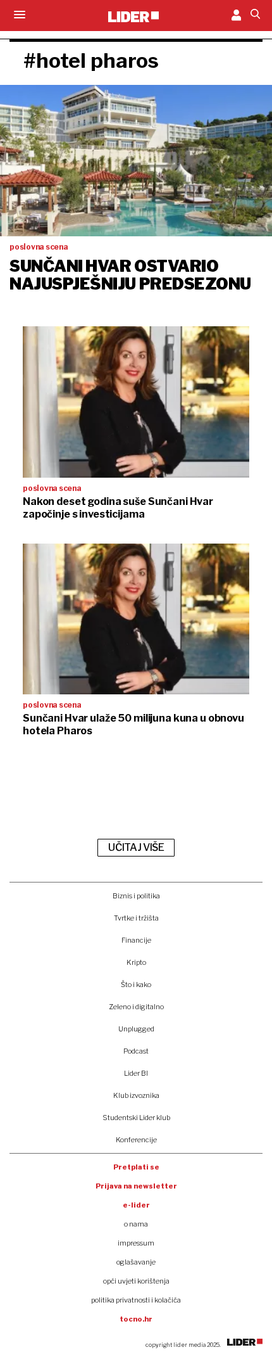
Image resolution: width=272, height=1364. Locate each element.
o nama (136, 1224)
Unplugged (136, 1028)
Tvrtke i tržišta (136, 918)
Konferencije (136, 1139)
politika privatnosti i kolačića (136, 1300)
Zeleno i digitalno (136, 1006)
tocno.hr (136, 1319)
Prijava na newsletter (136, 1186)
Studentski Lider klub (136, 1117)
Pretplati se (136, 1167)
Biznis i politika (136, 895)
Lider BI (136, 1073)
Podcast (136, 1051)
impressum (136, 1243)
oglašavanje (136, 1262)
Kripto (136, 962)
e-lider (136, 1205)
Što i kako (136, 984)
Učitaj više (136, 847)
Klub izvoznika (136, 1095)
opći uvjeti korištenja (136, 1281)
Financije (136, 940)
